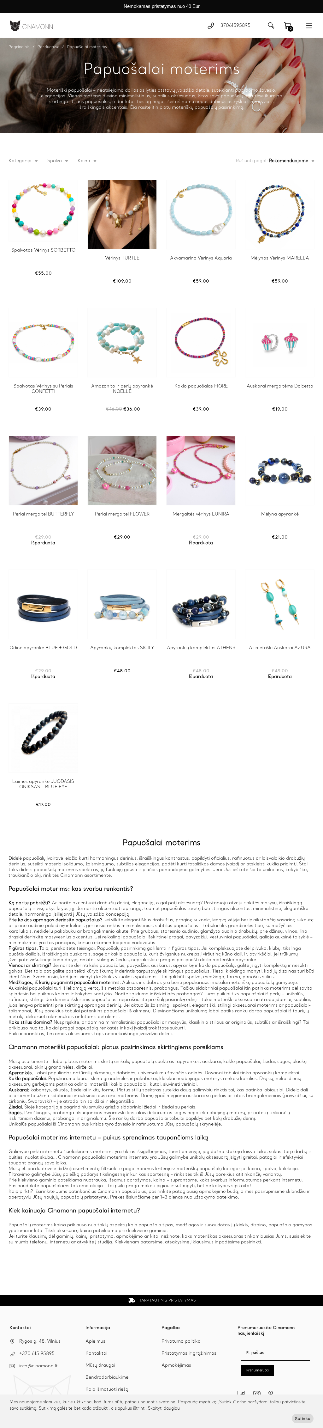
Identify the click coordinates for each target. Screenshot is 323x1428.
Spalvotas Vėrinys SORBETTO (43, 250)
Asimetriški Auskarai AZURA (280, 648)
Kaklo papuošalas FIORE (201, 386)
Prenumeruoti (257, 1370)
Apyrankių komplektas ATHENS (201, 648)
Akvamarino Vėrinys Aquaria (201, 258)
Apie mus (95, 1341)
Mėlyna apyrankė (280, 514)
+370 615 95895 (37, 1354)
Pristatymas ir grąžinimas (189, 1353)
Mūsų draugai (100, 1365)
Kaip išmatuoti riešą (106, 1389)
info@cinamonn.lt (38, 1366)
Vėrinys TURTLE (122, 258)
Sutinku (302, 1418)
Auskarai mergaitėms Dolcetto (280, 386)
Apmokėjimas (176, 1365)
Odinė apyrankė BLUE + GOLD (43, 648)
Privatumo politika (181, 1341)
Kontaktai (96, 1353)
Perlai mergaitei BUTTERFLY (43, 514)
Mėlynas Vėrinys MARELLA (279, 258)
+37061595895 (234, 25)
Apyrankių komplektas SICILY (122, 648)
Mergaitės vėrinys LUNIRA (201, 514)
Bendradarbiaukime (106, 1377)
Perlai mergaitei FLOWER (122, 514)
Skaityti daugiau (164, 1409)
